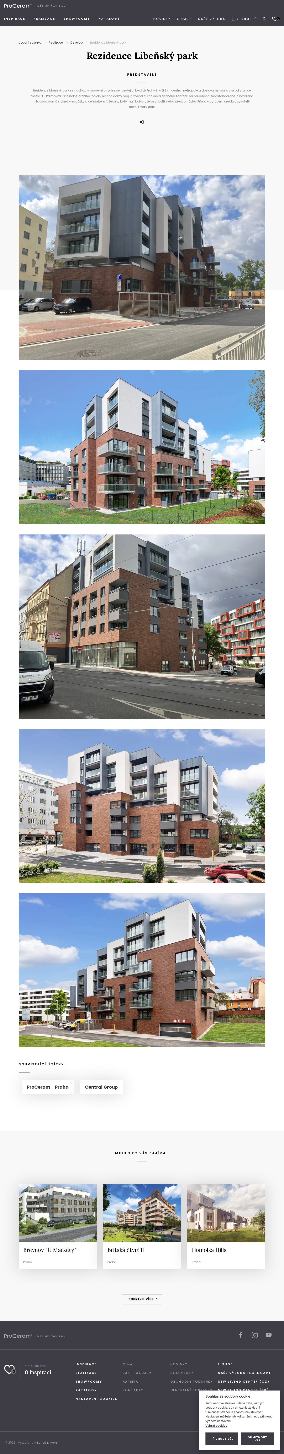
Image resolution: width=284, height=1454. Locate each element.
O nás (129, 1364)
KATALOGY (86, 1390)
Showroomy (88, 1382)
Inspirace (86, 1364)
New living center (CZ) (244, 1382)
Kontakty (133, 1390)
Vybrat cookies (216, 1425)
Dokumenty (182, 1373)
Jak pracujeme (138, 1373)
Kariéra (130, 1382)
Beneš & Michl (47, 1443)
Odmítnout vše (257, 1439)
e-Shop (225, 1364)
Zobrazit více (141, 1299)
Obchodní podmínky (191, 1382)
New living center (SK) (243, 1390)
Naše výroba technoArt (244, 1373)
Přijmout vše (222, 1439)
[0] (274, 19)
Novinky (179, 1364)
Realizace (86, 1373)
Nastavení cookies (96, 1399)
